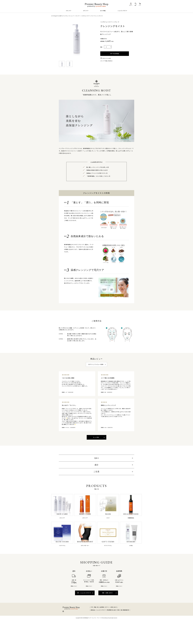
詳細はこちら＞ (74, 586)
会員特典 (102, 607)
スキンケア (68, 10)
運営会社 (93, 610)
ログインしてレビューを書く (96, 364)
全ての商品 (103, 10)
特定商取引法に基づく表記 (113, 610)
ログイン (107, 607)
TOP (92, 607)
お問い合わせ (109, 593)
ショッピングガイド (122, 10)
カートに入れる (114, 53)
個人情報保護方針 (125, 610)
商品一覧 (96, 607)
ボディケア (85, 10)
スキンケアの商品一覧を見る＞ (106, 60)
